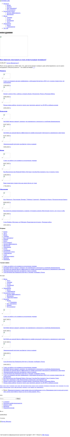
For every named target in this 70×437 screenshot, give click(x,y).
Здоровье (9, 17)
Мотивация (10, 14)
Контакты (6, 406)
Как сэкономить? (12, 8)
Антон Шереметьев (12, 63)
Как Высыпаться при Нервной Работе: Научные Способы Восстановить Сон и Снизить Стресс (31, 172)
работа (1, 387)
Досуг (8, 22)
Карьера (9, 6)
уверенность (24, 387)
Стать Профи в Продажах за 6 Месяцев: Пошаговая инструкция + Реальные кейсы (27, 222)
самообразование (6, 387)
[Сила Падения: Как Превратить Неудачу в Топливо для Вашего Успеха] (6, 358)
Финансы (6, 3)
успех (29, 387)
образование (52, 385)
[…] (34, 67)
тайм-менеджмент (18, 387)
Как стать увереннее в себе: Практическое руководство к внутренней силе (25, 379)
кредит (36, 385)
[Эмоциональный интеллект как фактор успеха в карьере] (6, 141)
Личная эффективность (13, 13)
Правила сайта (7, 404)
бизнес (1, 385)
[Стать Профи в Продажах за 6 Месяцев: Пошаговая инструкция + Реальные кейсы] (6, 219)
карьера (33, 385)
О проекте (6, 401)
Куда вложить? (11, 10)
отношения (61, 385)
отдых (57, 385)
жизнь (19, 385)
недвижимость (47, 385)
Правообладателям (8, 408)
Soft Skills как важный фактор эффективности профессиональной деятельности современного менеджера (34, 132)
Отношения (10, 20)
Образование (7, 23)
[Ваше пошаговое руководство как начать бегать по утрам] (6, 180)
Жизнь (5, 16)
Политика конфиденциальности (12, 403)
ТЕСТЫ (5, 28)
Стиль (5, 255)
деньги (7, 385)
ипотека (30, 385)
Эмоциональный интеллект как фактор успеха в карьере (19, 144)
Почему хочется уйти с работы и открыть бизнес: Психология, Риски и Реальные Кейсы (29, 94)
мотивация (41, 385)
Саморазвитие (11, 26)
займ (22, 385)
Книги (9, 25)
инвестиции (25, 385)
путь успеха (66, 385)
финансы (32, 387)
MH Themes (45, 435)
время (4, 385)
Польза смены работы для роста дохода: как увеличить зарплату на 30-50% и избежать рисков (30, 105)
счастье (12, 387)
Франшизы (6, 259)
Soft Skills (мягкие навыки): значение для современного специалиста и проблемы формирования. (31, 121)
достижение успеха (13, 385)
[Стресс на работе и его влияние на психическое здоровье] (6, 157)
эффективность (40, 387)
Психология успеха (9, 11)
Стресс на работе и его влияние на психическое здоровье (20, 160)
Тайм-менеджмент (8, 256)
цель (36, 387)
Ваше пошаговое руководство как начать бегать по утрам (20, 183)
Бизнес (9, 5)
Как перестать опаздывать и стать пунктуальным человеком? (23, 60)
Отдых (9, 19)
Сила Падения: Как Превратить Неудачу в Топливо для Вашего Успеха (24, 272)
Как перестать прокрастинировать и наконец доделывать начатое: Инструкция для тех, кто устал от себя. (34, 210)
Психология (3, 111)
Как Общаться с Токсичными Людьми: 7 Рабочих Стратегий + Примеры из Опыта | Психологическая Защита (35, 199)
